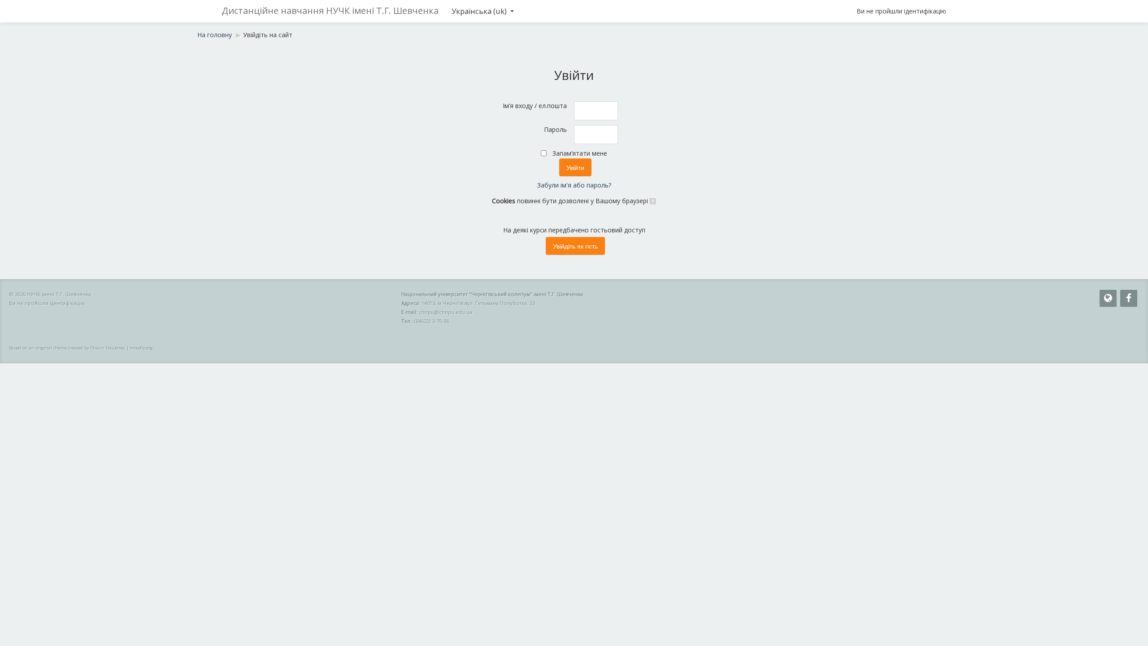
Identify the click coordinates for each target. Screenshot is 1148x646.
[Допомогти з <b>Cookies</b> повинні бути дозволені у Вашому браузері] (652, 200)
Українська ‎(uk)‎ (479, 11)
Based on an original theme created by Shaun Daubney (67, 348)
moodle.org (141, 348)
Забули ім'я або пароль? (574, 185)
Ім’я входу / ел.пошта (535, 105)
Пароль (555, 129)
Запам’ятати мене (579, 153)
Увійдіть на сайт (267, 35)
